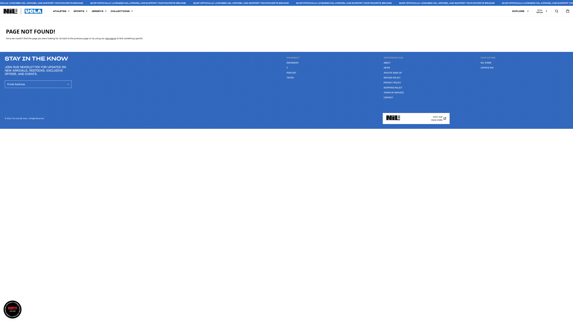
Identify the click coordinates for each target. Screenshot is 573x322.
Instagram (292, 62)
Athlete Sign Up (393, 72)
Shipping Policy (393, 87)
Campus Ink (487, 67)
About (387, 62)
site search (110, 38)
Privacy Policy (392, 82)
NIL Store (486, 62)
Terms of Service (394, 92)
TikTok (290, 77)
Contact (388, 97)
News (387, 67)
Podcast (291, 72)
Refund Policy (392, 77)
